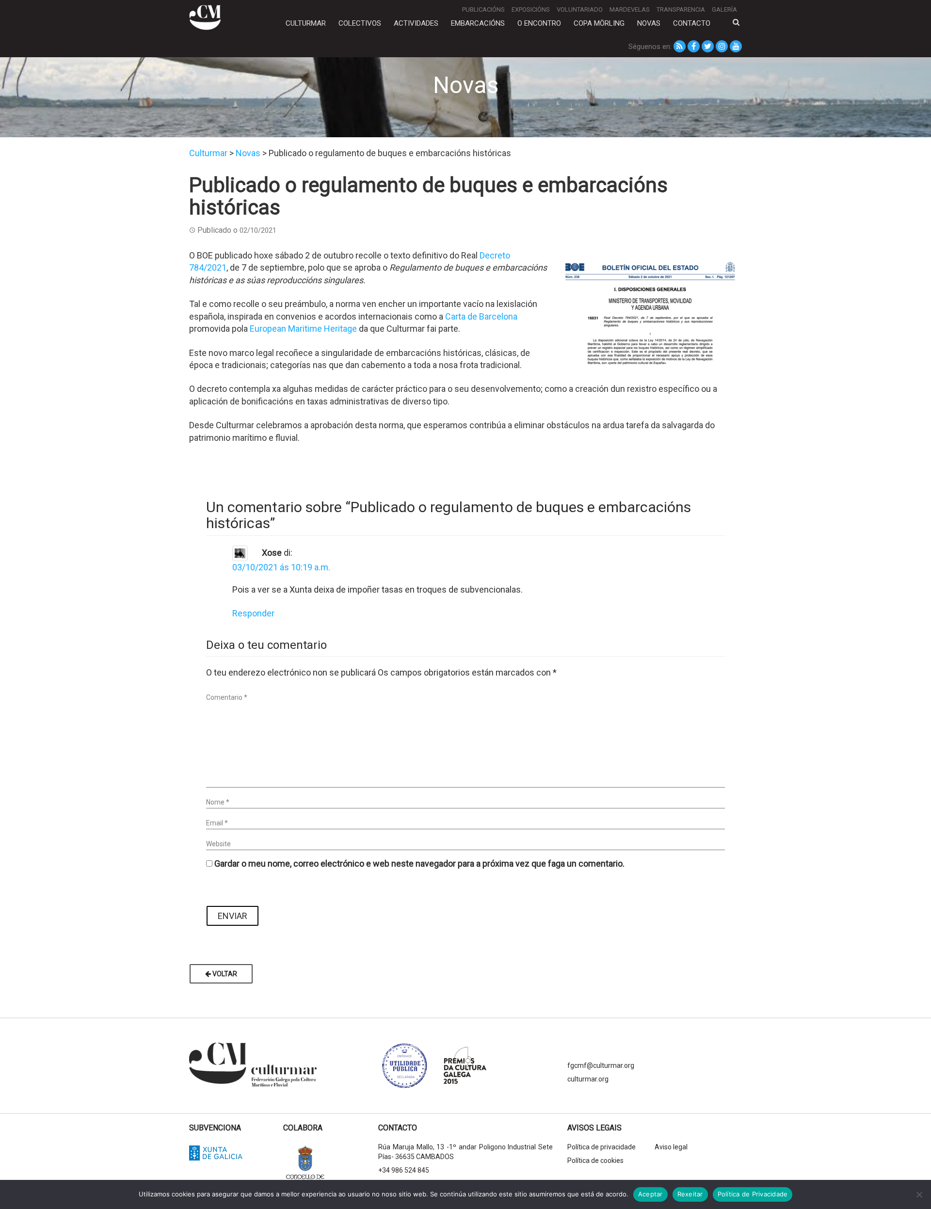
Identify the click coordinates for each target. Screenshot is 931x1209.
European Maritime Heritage (303, 328)
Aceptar (650, 1194)
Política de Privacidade (753, 1194)
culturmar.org (588, 1079)
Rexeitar (690, 1194)
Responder (253, 613)
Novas (648, 23)
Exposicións (531, 9)
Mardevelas (630, 9)
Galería (724, 9)
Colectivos (359, 23)
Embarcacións (478, 23)
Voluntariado (580, 9)
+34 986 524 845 (403, 1170)
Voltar (224, 974)
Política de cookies (595, 1160)
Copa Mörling (599, 23)
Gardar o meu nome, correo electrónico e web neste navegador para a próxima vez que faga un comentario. (419, 863)
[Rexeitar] (919, 1194)
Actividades (416, 23)
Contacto (691, 23)
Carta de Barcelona (481, 316)
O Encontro (539, 23)
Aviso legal (671, 1147)
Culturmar (306, 23)
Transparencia (681, 9)
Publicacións (483, 9)
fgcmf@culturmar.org (600, 1065)
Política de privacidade (601, 1147)
